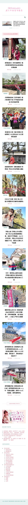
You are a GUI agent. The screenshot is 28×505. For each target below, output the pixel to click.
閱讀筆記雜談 (9, 460)
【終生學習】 (7, 453)
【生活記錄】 (7, 448)
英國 (7, 478)
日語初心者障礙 (9, 457)
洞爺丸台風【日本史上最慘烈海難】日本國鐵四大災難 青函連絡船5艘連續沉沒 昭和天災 (19, 23)
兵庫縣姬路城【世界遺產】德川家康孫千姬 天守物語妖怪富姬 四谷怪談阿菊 (14, 100)
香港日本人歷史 (9, 454)
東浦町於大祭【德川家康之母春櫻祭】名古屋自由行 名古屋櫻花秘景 (14, 134)
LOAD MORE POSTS (14, 403)
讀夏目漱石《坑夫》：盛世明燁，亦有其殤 (14, 432)
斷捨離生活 (8, 451)
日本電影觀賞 (9, 461)
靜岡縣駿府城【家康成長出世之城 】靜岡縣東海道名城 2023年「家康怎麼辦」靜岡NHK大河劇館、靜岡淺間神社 (14, 389)
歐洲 (7, 479)
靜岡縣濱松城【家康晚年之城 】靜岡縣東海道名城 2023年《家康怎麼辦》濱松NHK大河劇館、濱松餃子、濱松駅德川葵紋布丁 (14, 351)
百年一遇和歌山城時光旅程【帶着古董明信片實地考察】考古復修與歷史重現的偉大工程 (14, 276)
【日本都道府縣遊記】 (9, 464)
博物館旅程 (8, 455)
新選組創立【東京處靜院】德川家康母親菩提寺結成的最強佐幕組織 (14, 65)
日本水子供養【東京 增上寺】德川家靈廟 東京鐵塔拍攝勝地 (14, 200)
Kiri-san (9, 69)
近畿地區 (6, 93)
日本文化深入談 (9, 458)
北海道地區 (8, 466)
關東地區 (6, 58)
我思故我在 (8, 450)
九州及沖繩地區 (9, 475)
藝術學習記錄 (9, 463)
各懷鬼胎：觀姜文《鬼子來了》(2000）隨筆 (14, 431)
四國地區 (8, 473)
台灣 (7, 481)
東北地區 (8, 467)
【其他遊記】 (7, 476)
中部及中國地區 (7, 128)
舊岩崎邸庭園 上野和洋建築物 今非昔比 (13, 434)
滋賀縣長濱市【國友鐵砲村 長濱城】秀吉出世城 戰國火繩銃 (14, 168)
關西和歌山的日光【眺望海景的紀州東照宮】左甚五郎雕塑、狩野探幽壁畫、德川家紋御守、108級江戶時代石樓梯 (14, 313)
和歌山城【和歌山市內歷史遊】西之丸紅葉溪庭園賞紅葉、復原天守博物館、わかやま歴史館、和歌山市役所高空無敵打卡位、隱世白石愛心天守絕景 (14, 237)
